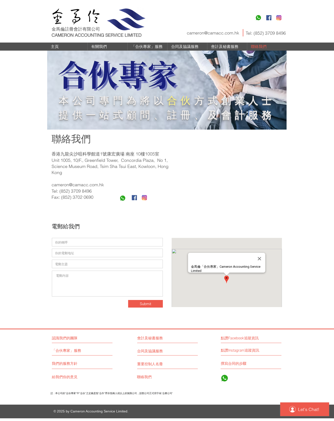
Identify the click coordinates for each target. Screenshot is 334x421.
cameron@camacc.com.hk (213, 33)
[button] (243, 350)
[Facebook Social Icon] (268, 17)
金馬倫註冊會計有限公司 (76, 29)
